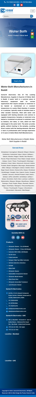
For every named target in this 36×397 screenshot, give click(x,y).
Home (10, 35)
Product (16, 35)
